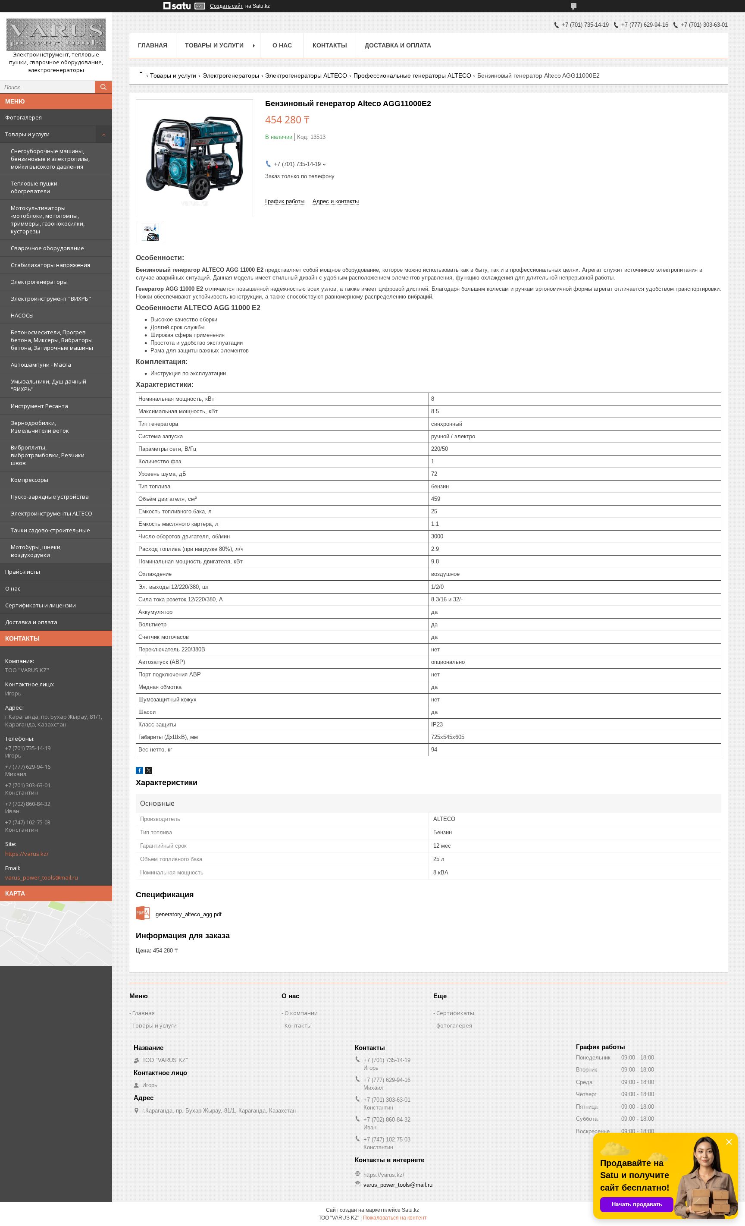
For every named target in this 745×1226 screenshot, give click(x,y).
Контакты (330, 45)
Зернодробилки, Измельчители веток (40, 426)
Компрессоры (29, 480)
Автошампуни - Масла (41, 364)
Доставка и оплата (31, 622)
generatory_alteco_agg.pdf (189, 914)
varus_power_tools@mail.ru (41, 877)
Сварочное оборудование (47, 248)
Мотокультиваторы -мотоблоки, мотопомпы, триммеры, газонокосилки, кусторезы (48, 219)
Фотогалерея (23, 117)
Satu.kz (410, 1210)
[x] (148, 772)
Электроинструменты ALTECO (51, 513)
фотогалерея (454, 1025)
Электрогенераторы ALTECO (306, 75)
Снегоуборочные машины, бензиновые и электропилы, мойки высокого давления (50, 158)
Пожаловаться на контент (395, 1218)
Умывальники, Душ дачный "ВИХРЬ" (48, 385)
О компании (301, 1013)
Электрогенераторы (39, 282)
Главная (152, 45)
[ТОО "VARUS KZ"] (56, 35)
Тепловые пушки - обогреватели (35, 187)
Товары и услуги (27, 134)
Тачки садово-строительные (50, 530)
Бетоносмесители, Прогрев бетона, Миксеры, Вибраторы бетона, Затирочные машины (52, 340)
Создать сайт (226, 6)
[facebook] (139, 772)
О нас (12, 588)
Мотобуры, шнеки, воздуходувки (36, 551)
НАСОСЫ (22, 315)
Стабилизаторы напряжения (50, 265)
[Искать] (103, 87)
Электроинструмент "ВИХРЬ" (51, 298)
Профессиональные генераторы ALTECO (412, 75)
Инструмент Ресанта (39, 406)
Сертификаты (455, 1013)
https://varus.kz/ (27, 854)
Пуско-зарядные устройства (50, 496)
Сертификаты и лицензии (40, 605)
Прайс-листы (22, 571)
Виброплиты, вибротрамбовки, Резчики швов (48, 455)
